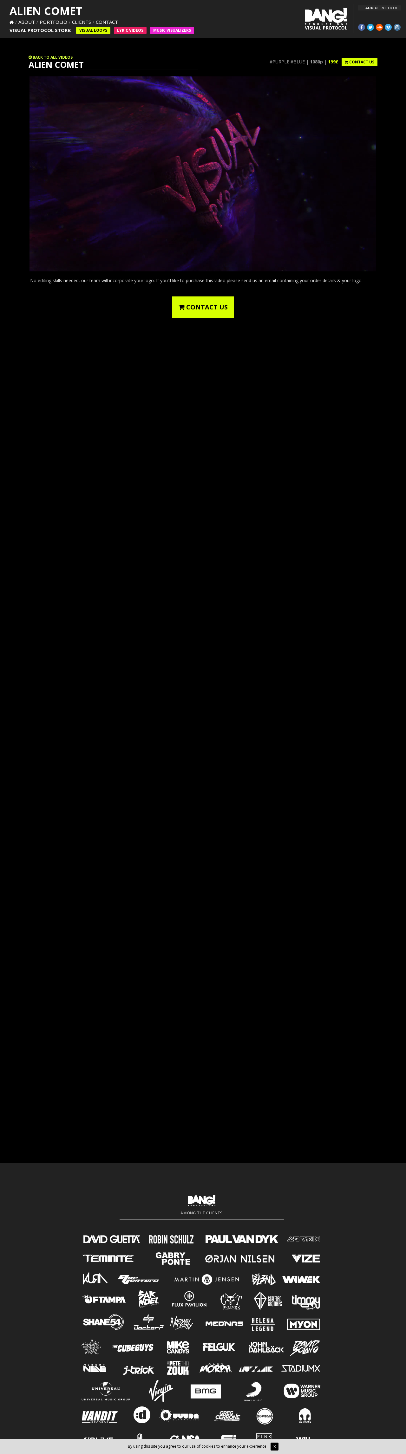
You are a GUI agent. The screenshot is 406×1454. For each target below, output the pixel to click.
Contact (107, 22)
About (26, 22)
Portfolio (53, 22)
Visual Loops (93, 30)
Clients (81, 22)
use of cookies (202, 1446)
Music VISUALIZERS (172, 30)
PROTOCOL (381, 7)
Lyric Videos (130, 30)
